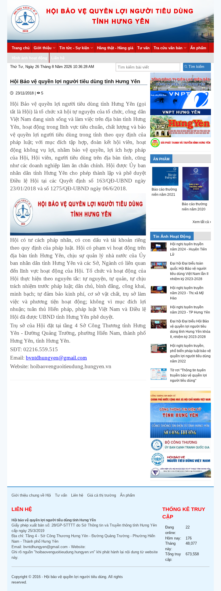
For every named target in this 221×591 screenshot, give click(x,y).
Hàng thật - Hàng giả (115, 48)
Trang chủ (21, 48)
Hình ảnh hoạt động (29, 58)
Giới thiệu (43, 48)
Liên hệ (57, 58)
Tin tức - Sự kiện (74, 48)
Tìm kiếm (195, 66)
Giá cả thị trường (101, 495)
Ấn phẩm (198, 48)
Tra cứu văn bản (168, 48)
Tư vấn (143, 48)
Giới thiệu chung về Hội (31, 495)
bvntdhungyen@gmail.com (45, 547)
